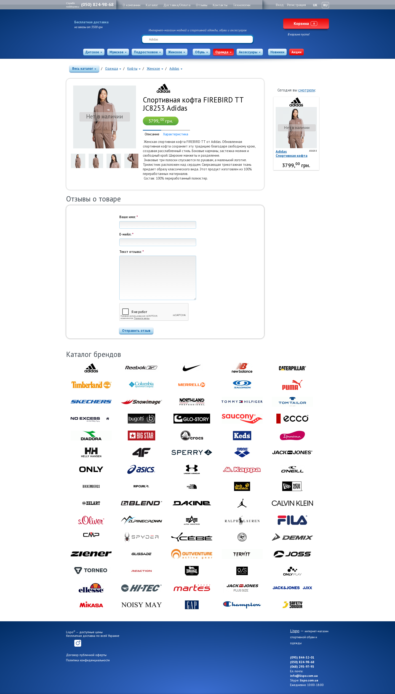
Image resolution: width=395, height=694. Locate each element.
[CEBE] (191, 537)
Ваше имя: (128, 217)
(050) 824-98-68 (97, 5)
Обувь (200, 52)
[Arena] (242, 452)
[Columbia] (141, 385)
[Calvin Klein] (292, 503)
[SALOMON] (242, 385)
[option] (78, 161)
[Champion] (242, 605)
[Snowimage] (141, 402)
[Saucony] (242, 419)
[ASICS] (141, 469)
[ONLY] (91, 469)
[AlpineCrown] (141, 520)
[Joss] (292, 554)
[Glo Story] (191, 419)
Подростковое (146, 52)
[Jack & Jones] (292, 452)
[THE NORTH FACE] (191, 486)
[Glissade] (141, 554)
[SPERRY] (191, 452)
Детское (92, 52)
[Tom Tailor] (292, 402)
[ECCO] (292, 419)
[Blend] (141, 503)
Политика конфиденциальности (88, 660)
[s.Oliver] (91, 520)
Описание (152, 134)
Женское (175, 52)
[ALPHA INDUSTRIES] (191, 520)
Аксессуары (248, 52)
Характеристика (175, 134)
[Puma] (292, 385)
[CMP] (91, 537)
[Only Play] (292, 571)
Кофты (132, 68)
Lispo (197, 21)
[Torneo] (91, 571)
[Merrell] (191, 385)
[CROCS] (191, 436)
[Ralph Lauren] (242, 520)
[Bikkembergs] (91, 486)
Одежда (221, 52)
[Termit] (242, 554)
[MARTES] (191, 588)
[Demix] (292, 537)
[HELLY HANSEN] (91, 452)
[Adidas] (163, 88)
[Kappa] (242, 469)
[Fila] (292, 520)
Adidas (174, 68)
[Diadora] (91, 436)
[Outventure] (191, 554)
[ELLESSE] (91, 588)
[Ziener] (91, 554)
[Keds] (242, 436)
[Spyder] (141, 537)
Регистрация (296, 5)
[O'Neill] (292, 469)
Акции (296, 52)
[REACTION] (141, 571)
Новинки (277, 52)
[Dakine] (191, 503)
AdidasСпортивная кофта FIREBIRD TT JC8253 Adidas (292, 153)
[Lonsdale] (191, 571)
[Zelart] (91, 503)
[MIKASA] (91, 605)
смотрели (306, 90)
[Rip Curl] (141, 486)
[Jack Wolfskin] (242, 486)
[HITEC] (141, 588)
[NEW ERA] (292, 486)
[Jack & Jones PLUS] (242, 588)
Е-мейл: (126, 234)
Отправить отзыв (136, 330)
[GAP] (191, 605)
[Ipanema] (292, 436)
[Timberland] (91, 385)
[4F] (141, 452)
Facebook (69, 643)
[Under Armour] (191, 469)
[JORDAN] (242, 503)
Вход (280, 5)
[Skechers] (91, 402)
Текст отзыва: (131, 251)
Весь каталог (82, 68)
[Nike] (191, 368)
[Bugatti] (141, 419)
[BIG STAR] (141, 436)
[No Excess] (91, 419)
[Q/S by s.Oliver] (242, 571)
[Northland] (191, 402)
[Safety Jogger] (292, 605)
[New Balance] (242, 368)
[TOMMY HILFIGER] (242, 402)
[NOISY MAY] (141, 605)
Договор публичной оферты (86, 655)
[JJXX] (292, 588)
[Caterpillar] (292, 368)
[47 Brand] (242, 537)
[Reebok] (141, 368)
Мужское (116, 52)
